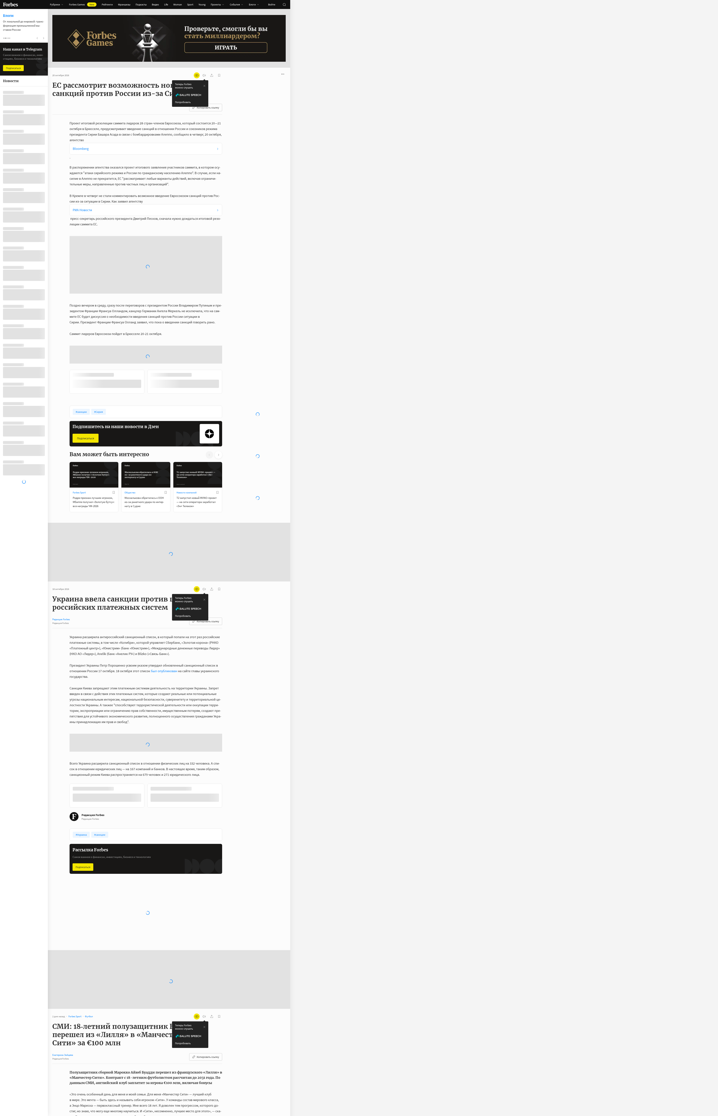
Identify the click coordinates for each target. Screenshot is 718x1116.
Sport (190, 4)
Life (166, 4)
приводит (109, 1019)
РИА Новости (82, 210)
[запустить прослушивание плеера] (204, 75)
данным (92, 1036)
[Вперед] (228, 284)
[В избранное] (114, 394)
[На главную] (10, 4)
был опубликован (164, 573)
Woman (177, 4)
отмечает (130, 1041)
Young (202, 4)
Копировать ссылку (208, 107)
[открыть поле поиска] (284, 4)
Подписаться (85, 340)
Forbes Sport (79, 394)
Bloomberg (81, 148)
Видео (155, 4)
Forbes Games (81, 4)
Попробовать (183, 102)
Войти (271, 4)
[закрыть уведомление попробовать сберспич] (204, 86)
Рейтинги (107, 4)
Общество (130, 394)
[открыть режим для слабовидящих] (197, 75)
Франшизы (124, 4)
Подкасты (141, 4)
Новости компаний (187, 394)
